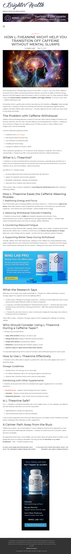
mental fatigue (20, 134)
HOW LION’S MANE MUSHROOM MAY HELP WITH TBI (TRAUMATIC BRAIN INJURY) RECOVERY (19, 448)
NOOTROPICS (35, 34)
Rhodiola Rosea (11, 390)
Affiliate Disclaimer (31, 548)
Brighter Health (31, 48)
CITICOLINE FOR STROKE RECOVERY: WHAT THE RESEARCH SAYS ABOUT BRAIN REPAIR (52, 448)
